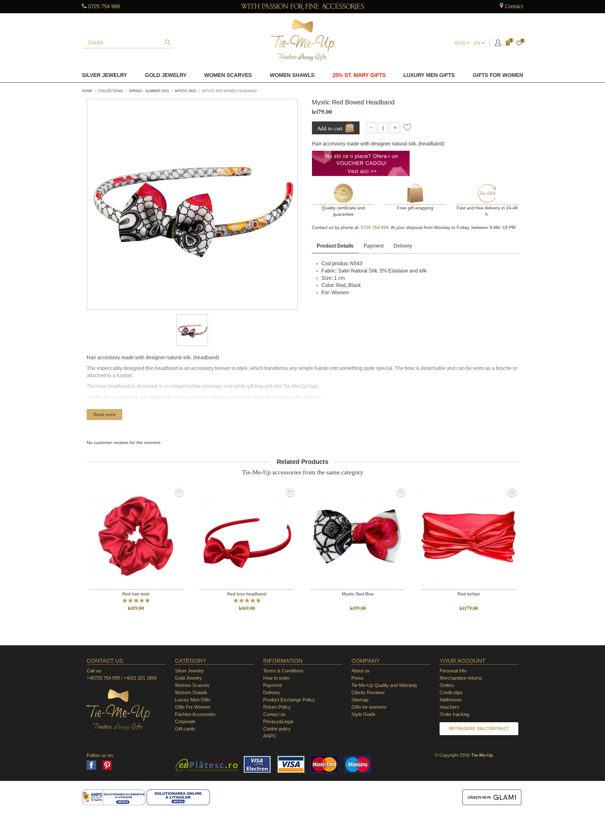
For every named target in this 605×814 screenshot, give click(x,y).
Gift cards (185, 728)
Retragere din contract (479, 728)
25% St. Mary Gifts (359, 75)
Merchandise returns (461, 678)
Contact (514, 6)
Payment (373, 246)
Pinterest (107, 765)
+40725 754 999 (103, 678)
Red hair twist (135, 593)
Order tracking (454, 714)
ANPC (269, 736)
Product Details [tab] (335, 246)
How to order (276, 678)
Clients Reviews (368, 692)
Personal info (453, 670)
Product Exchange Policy (289, 699)
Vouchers (449, 707)
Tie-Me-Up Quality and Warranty (384, 685)
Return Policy (277, 707)
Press (357, 678)
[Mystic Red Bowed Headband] (192, 330)
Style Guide (363, 714)
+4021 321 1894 (140, 678)
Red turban (469, 593)
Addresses (451, 699)
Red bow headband (246, 593)
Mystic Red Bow (358, 593)
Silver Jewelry (104, 75)
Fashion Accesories (195, 714)
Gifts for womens (369, 707)
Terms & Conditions (283, 670)
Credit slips (451, 692)
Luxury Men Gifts (192, 699)
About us (360, 670)
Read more (104, 414)
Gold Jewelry (166, 75)
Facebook (91, 765)
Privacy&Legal (278, 721)
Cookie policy (277, 728)
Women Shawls (292, 75)
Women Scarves (228, 75)
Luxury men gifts (429, 75)
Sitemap (359, 699)
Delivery (403, 246)
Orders (447, 685)
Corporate (185, 721)
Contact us (274, 714)
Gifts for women (498, 75)
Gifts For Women (192, 707)
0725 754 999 (104, 6)
